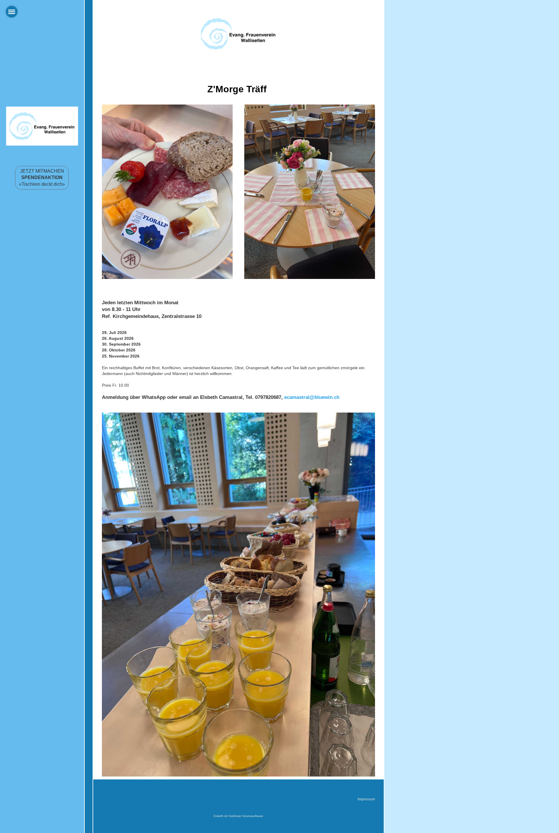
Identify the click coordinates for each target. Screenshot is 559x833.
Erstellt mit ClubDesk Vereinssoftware (238, 816)
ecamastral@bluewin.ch (311, 397)
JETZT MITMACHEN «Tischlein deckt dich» (42, 178)
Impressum (366, 799)
